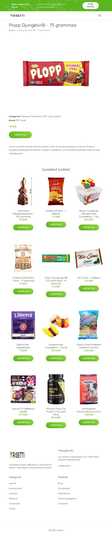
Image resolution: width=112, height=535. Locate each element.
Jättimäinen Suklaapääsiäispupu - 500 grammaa (23, 213)
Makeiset (25, 116)
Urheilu (12, 508)
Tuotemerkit (36, 116)
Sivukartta (63, 503)
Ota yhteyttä (64, 488)
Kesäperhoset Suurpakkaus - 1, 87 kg (56, 346)
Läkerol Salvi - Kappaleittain (23, 346)
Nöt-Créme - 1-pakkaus (89, 277)
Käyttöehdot (64, 493)
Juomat (12, 483)
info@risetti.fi (64, 465)
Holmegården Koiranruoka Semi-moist (89, 410)
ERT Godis (48, 116)
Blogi (60, 483)
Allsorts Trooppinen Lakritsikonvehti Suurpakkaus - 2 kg (88, 213)
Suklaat (57, 116)
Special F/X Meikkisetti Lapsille (23, 410)
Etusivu (12, 30)
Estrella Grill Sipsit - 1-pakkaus (56, 212)
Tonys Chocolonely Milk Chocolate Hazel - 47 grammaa (56, 280)
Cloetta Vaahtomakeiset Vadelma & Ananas (88, 346)
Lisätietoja (20, 135)
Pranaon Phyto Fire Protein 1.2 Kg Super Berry (56, 411)
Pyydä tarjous (90, 5)
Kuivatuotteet (15, 488)
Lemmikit (13, 493)
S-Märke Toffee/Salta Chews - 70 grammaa (23, 279)
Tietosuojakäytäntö (67, 498)
